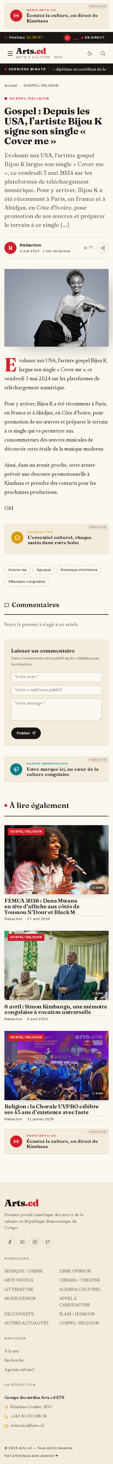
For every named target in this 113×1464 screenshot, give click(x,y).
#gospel (43, 570)
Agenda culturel (19, 1370)
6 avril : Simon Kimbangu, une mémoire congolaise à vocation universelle (55, 1009)
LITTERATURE (18, 1290)
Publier (23, 733)
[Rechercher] (103, 53)
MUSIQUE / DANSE (23, 1271)
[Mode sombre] (89, 53)
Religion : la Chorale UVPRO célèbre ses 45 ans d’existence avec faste (51, 1109)
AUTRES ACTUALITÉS (26, 1323)
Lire (99, 919)
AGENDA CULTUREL (80, 1290)
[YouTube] (22, 1242)
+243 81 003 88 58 (28, 1416)
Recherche (14, 1361)
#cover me (17, 570)
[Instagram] (35, 1242)
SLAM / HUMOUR (77, 1314)
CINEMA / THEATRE (79, 1281)
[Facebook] (9, 1242)
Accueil (10, 86)
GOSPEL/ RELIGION (41, 86)
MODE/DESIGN (20, 1299)
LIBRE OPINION (75, 1271)
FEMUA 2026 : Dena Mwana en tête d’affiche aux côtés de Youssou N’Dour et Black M (41, 906)
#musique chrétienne (78, 570)
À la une (11, 1351)
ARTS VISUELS (18, 1281)
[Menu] (10, 53)
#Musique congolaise (26, 582)
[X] (47, 1242)
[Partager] (103, 247)
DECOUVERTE (19, 1314)
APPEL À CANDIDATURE (74, 1302)
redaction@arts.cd (27, 1426)
